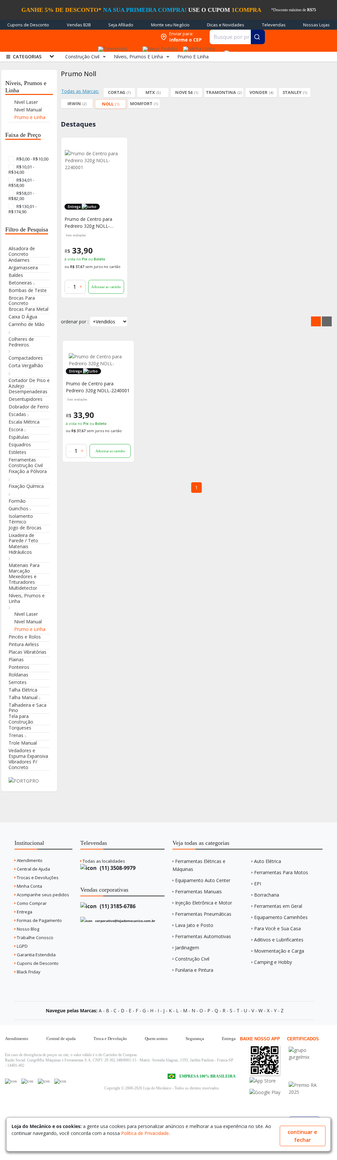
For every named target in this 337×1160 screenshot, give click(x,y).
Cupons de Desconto (28, 25)
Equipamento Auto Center (202, 880)
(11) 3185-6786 (117, 906)
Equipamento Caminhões (281, 917)
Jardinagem (187, 947)
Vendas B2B (79, 25)
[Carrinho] (225, 49)
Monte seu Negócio (170, 25)
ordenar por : (75, 321)
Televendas (274, 25)
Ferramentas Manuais (198, 891)
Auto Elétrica (267, 861)
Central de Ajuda (33, 869)
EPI (257, 883)
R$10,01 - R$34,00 (21, 169)
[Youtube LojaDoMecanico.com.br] (27, 1081)
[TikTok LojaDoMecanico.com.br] (60, 1081)
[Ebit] (307, 1050)
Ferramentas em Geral (278, 906)
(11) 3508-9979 (117, 868)
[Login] (198, 47)
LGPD (22, 946)
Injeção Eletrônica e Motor (203, 903)
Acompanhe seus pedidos (42, 895)
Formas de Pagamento (39, 920)
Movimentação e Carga (279, 951)
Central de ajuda (61, 1038)
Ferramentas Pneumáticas (203, 914)
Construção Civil (192, 959)
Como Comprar (31, 903)
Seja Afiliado (120, 25)
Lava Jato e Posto (194, 925)
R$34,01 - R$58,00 (21, 182)
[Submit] (258, 37)
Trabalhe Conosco (34, 937)
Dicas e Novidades (225, 25)
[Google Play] (268, 1092)
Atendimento (29, 860)
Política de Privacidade (145, 1133)
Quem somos (156, 1038)
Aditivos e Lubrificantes (278, 940)
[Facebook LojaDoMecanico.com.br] (11, 1081)
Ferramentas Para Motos (281, 872)
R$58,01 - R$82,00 (21, 196)
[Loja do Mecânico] (114, 37)
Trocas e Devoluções (37, 877)
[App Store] (268, 1080)
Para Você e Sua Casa (277, 928)
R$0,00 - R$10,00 (31, 159)
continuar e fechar (302, 1136)
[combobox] (237, 37)
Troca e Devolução (110, 1038)
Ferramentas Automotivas (203, 936)
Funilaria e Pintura (194, 970)
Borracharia (266, 895)
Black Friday (28, 972)
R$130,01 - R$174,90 (23, 209)
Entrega (24, 912)
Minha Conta (29, 886)
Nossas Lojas (316, 25)
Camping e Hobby (273, 962)
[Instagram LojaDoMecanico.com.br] (44, 1081)
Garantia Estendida (36, 955)
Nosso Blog (27, 929)
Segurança (195, 1038)
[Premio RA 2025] (307, 1085)
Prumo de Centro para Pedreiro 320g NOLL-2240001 (88, 222)
